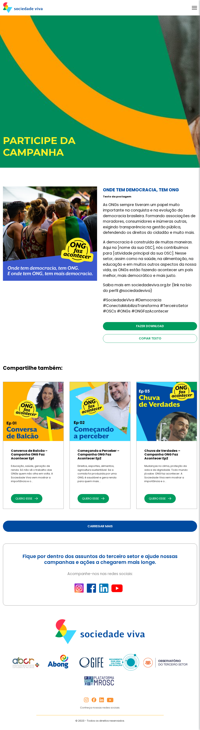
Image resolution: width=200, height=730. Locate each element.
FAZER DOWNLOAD (150, 326)
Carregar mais (100, 526)
